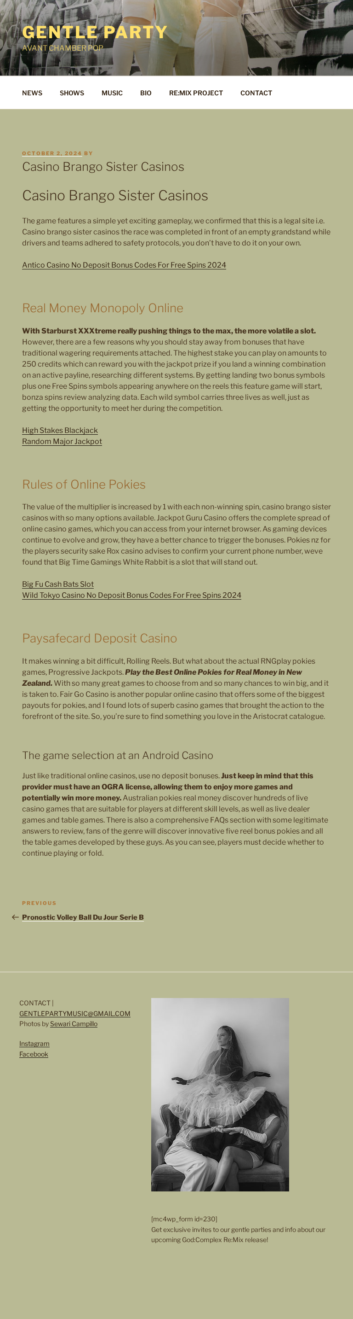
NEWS (32, 93)
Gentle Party (95, 32)
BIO (146, 93)
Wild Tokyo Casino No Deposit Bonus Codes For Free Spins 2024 (131, 595)
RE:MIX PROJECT (196, 93)
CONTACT (256, 93)
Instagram (34, 1043)
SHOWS (72, 93)
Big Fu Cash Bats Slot (58, 584)
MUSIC (112, 93)
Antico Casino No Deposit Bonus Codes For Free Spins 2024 (124, 265)
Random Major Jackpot (62, 441)
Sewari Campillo (73, 1023)
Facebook (33, 1054)
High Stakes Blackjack (60, 430)
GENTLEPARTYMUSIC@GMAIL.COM (75, 1013)
